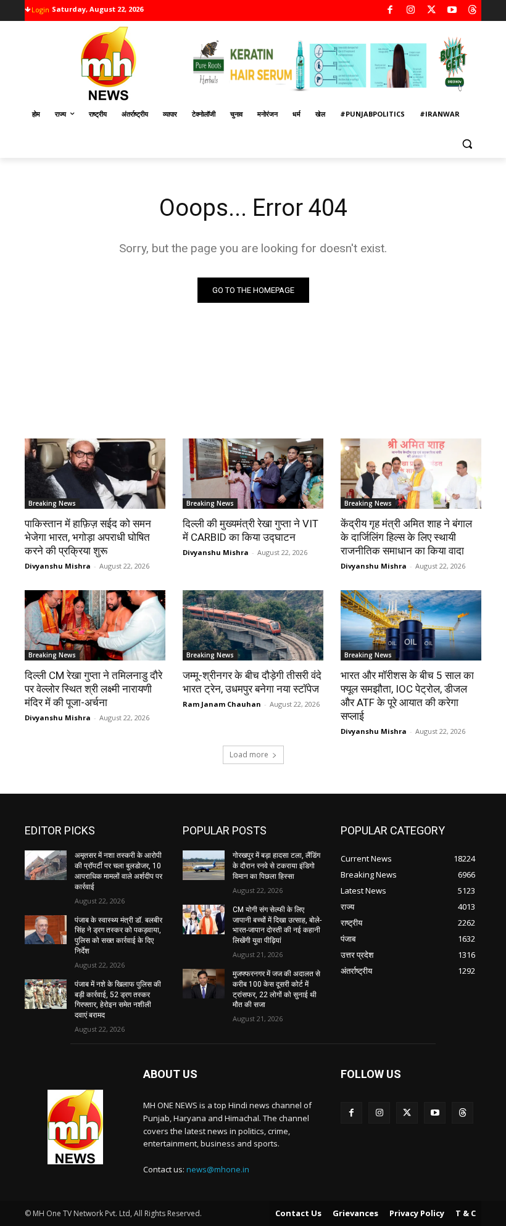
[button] (466, 144)
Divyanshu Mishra (58, 565)
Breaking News (52, 503)
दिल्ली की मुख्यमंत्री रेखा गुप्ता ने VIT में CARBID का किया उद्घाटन (250, 530)
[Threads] (473, 11)
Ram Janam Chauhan (222, 704)
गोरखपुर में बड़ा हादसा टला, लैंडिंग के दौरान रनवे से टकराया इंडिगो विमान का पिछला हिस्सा (276, 866)
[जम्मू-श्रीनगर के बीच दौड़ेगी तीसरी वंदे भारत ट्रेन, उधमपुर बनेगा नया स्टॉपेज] (253, 625)
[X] (432, 11)
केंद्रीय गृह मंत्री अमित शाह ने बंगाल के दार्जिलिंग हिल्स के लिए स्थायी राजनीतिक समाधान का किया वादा (406, 537)
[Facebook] (390, 11)
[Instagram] (411, 11)
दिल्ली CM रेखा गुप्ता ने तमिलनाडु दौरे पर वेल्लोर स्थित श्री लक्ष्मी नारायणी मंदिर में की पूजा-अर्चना (93, 689)
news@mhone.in (217, 1169)
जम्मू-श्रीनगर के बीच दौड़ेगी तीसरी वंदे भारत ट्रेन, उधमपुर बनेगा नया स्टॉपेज (252, 682)
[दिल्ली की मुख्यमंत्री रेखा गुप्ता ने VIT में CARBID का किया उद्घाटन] (253, 473)
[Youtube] (452, 11)
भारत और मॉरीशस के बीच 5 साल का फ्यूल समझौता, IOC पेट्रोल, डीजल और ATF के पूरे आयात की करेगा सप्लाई (407, 695)
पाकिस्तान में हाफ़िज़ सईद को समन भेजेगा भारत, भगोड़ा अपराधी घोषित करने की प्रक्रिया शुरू (88, 537)
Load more (249, 754)
